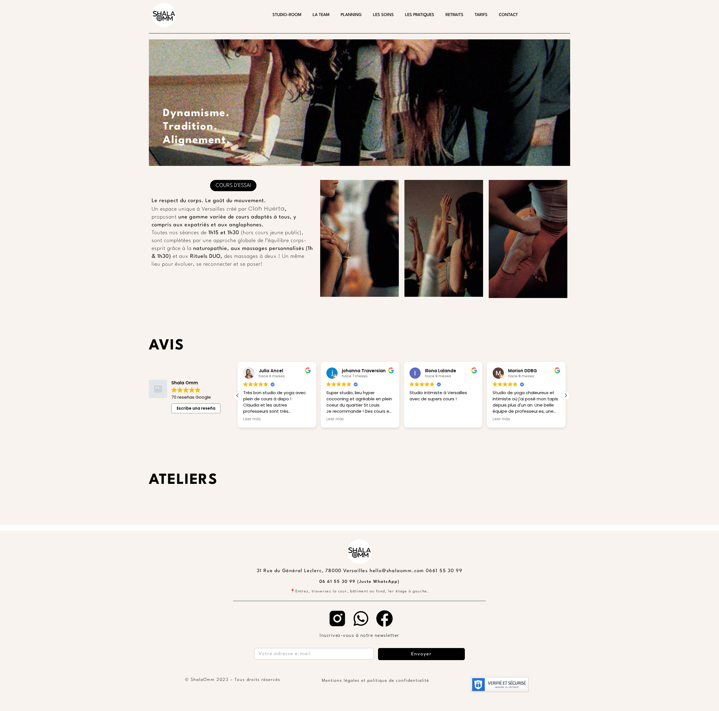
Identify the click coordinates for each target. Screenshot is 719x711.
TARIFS (481, 15)
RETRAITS (454, 15)
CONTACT (508, 15)
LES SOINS (383, 15)
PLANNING (351, 15)
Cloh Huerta (266, 209)
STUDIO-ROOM (286, 15)
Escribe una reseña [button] (196, 408)
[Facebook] (384, 618)
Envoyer (421, 654)
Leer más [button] (252, 419)
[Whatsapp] (361, 618)
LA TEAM (321, 15)
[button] (565, 395)
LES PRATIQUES (419, 15)
